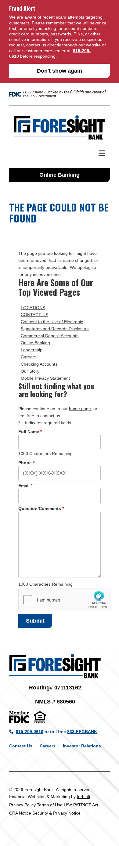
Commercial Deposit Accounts (49, 335)
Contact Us (20, 745)
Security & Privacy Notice (56, 813)
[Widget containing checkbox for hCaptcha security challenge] (64, 599)
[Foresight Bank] (59, 127)
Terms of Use (50, 804)
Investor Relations (82, 745)
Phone (26, 462)
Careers (28, 356)
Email (25, 485)
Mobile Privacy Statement (45, 378)
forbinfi (83, 796)
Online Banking (59, 175)
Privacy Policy (22, 804)
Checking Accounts (39, 364)
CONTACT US (34, 314)
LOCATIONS (33, 307)
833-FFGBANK (82, 731)
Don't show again (59, 71)
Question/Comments (41, 508)
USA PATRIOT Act (81, 804)
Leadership (31, 349)
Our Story (30, 371)
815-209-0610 (29, 731)
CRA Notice (20, 813)
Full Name (30, 431)
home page (80, 408)
